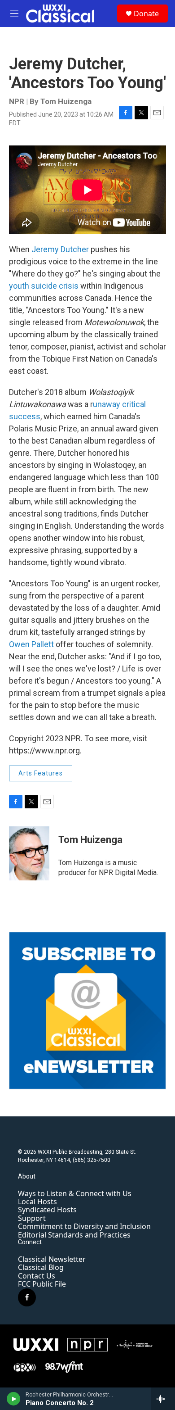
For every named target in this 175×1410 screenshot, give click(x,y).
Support (32, 1218)
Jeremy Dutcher (60, 249)
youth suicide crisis (44, 285)
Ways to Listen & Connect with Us (74, 1193)
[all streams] (163, 1398)
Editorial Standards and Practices (74, 1235)
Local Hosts (37, 1201)
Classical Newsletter (52, 1259)
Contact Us (36, 1276)
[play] (13, 1398)
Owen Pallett (31, 644)
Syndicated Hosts (47, 1210)
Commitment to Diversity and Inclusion (84, 1226)
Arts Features (40, 773)
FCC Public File (42, 1284)
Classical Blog (41, 1267)
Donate (146, 13)
